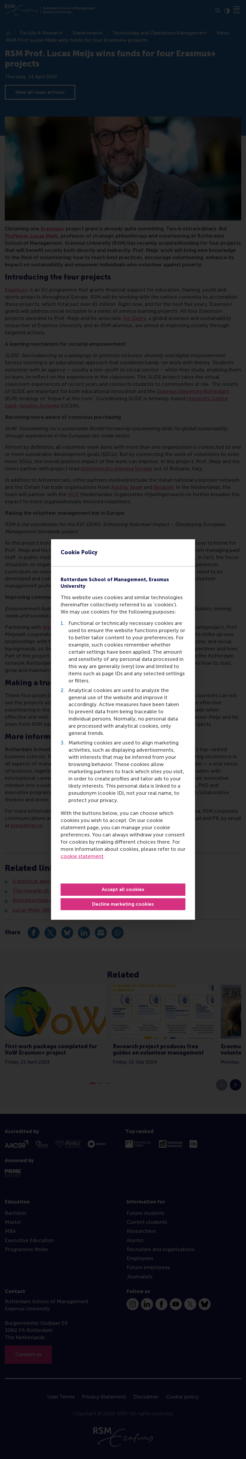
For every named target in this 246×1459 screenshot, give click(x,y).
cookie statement (82, 856)
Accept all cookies (123, 889)
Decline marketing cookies (123, 904)
